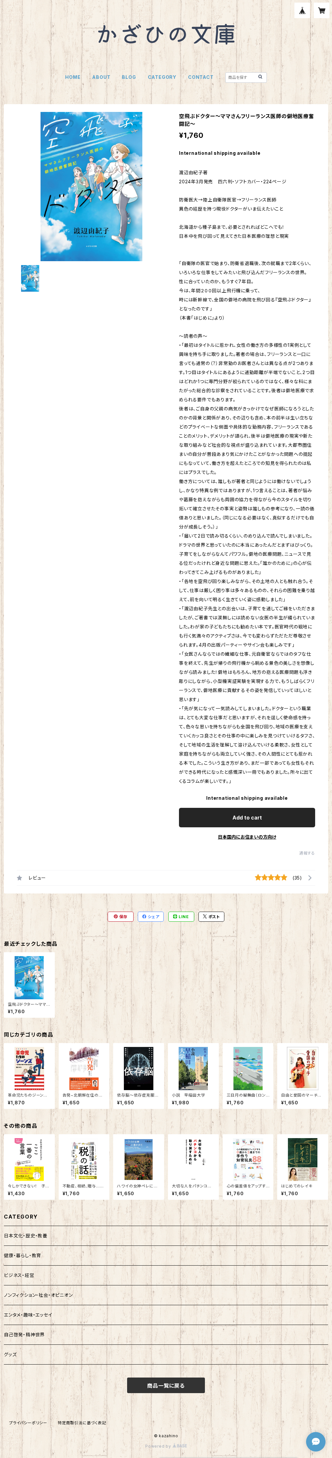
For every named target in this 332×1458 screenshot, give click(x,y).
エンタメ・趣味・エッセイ (28, 1315)
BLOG (129, 77)
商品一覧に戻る (166, 1385)
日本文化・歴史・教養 (25, 1235)
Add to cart (247, 817)
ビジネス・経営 (19, 1275)
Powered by (158, 1446)
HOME (72, 77)
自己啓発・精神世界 (24, 1334)
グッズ (10, 1354)
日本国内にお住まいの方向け (247, 837)
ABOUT (101, 77)
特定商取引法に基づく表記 (82, 1422)
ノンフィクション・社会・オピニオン (38, 1295)
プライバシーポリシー (28, 1422)
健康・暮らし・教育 (22, 1255)
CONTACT (201, 77)
